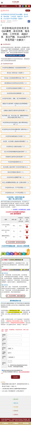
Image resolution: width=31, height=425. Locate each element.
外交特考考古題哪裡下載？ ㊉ (15, 177)
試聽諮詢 (16, 423)
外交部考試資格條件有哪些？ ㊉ (15, 88)
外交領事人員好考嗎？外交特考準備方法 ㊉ (15, 167)
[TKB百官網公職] (15, 2)
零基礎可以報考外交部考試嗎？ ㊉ (15, 157)
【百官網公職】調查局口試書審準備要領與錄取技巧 (14, 388)
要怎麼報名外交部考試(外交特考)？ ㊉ (16, 83)
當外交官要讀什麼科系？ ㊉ (16, 172)
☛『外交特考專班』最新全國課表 (15, 295)
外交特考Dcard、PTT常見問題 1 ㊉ (15, 187)
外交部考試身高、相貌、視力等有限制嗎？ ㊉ (15, 98)
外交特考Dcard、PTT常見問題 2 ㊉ (15, 192)
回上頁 (27, 10)
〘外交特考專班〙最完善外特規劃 (15, 242)
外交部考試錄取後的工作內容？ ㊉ (15, 136)
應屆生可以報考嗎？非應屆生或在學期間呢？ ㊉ (15, 104)
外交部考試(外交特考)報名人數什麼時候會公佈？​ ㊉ (15, 123)
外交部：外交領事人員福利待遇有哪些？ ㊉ (15, 141)
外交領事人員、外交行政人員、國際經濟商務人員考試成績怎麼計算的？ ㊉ (15, 116)
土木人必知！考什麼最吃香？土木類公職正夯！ (13, 391)
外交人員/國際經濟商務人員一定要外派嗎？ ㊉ (15, 182)
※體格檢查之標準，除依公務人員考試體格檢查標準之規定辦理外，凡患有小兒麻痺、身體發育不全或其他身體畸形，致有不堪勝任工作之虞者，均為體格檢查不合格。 (15, 99)
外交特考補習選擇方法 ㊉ (15, 162)
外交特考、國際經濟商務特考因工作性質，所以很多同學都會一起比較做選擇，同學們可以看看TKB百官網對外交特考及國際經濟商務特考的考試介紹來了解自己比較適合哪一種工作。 (15, 193)
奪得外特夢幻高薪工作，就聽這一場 (15, 55)
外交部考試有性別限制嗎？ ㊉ (15, 93)
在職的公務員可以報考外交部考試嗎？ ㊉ (15, 110)
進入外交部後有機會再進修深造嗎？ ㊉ (15, 151)
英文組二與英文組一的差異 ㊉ (15, 73)
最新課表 (6, 423)
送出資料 (15, 377)
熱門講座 (26, 423)
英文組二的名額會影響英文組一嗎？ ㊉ (15, 78)
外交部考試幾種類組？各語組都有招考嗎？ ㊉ (15, 67)
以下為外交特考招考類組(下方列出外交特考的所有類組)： (15, 68)
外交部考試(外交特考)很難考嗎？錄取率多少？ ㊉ (15, 130)
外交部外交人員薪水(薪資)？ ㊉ (15, 146)
